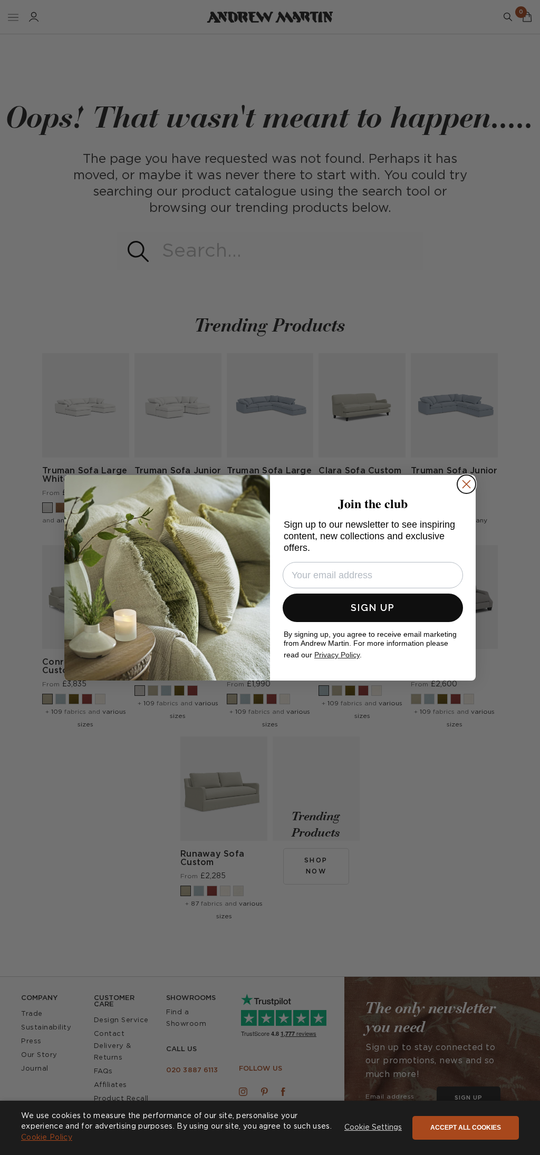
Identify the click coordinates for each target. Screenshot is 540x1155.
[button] (373, 1128)
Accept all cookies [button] (465, 1127)
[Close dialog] (466, 484)
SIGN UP (373, 607)
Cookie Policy (46, 1137)
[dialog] (270, 1128)
